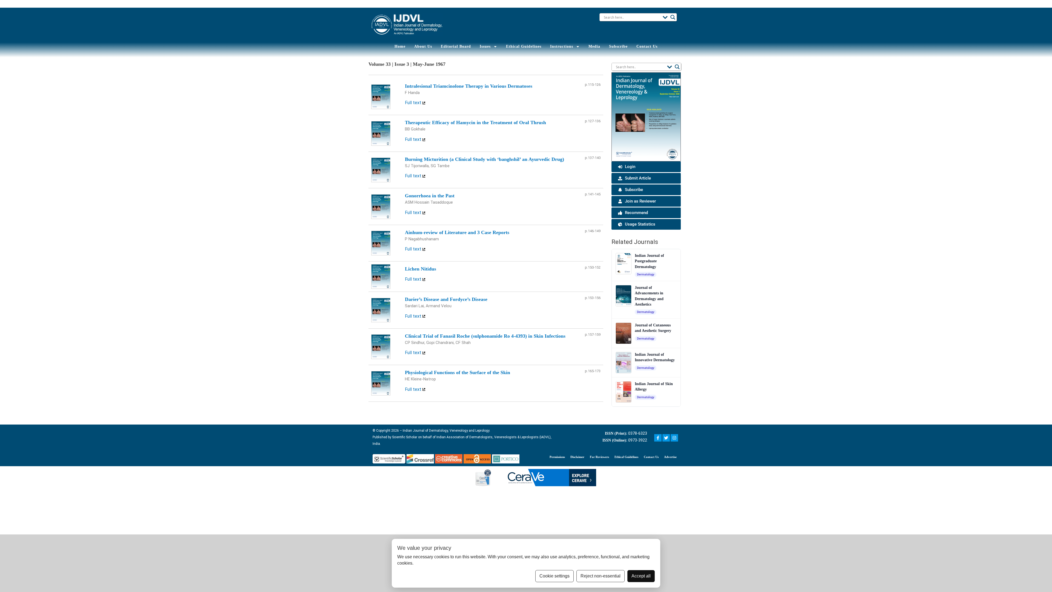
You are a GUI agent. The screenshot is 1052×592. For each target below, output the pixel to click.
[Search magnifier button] (673, 17)
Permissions (557, 457)
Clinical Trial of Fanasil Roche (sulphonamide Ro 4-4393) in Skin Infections (485, 336)
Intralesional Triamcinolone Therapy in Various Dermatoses (468, 86)
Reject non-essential (601, 576)
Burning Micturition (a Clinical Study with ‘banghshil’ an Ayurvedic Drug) (484, 159)
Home (400, 46)
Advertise (670, 457)
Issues (485, 46)
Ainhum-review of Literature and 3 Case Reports (457, 232)
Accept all (641, 576)
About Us (423, 46)
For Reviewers (599, 457)
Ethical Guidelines (523, 46)
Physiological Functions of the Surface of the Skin (457, 372)
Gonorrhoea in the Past (429, 195)
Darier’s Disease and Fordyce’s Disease (446, 299)
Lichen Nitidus (420, 269)
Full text (413, 102)
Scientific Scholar (404, 437)
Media (594, 46)
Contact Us (647, 46)
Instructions (561, 46)
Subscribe (618, 46)
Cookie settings (554, 576)
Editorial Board (456, 46)
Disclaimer (577, 457)
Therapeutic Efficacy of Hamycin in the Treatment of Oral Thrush (475, 122)
